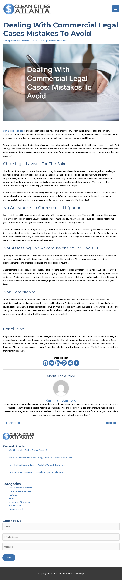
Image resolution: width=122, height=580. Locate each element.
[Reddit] (70, 363)
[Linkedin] (58, 363)
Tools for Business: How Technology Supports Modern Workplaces (40, 457)
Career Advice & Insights (20, 487)
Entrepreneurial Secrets (20, 491)
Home (6, 40)
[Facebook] (45, 363)
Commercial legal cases (14, 130)
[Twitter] (51, 363)
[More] (76, 363)
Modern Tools (15, 505)
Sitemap (80, 573)
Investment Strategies (19, 502)
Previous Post (11, 422)
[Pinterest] (64, 363)
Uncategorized (16, 509)
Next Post (112, 422)
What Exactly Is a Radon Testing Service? (28, 450)
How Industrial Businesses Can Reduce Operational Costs (36, 472)
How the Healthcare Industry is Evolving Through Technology (37, 465)
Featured (13, 495)
